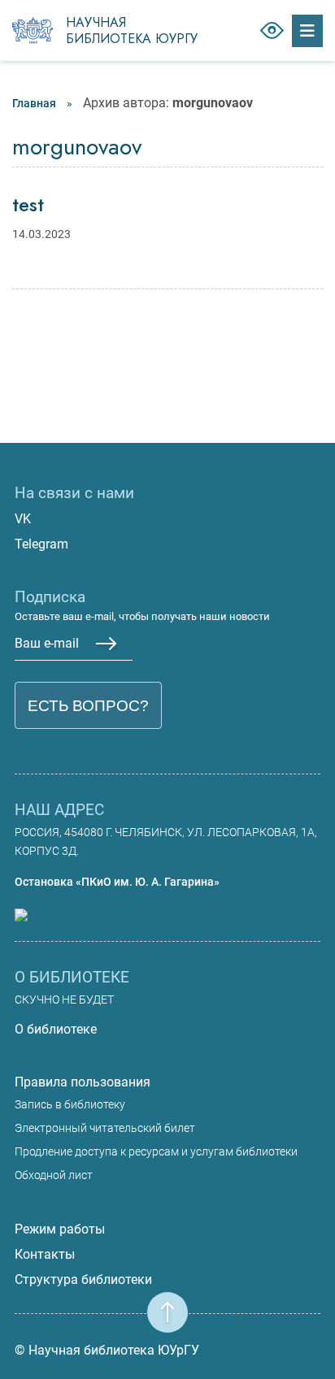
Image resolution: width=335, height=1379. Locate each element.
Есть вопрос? (88, 705)
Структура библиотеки (83, 1279)
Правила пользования (82, 1082)
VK (23, 519)
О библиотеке (56, 1029)
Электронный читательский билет (105, 1128)
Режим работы (60, 1229)
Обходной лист (54, 1175)
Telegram (41, 544)
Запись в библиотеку (70, 1105)
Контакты (45, 1254)
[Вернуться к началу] (167, 1302)
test (28, 204)
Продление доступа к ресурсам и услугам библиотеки (156, 1152)
